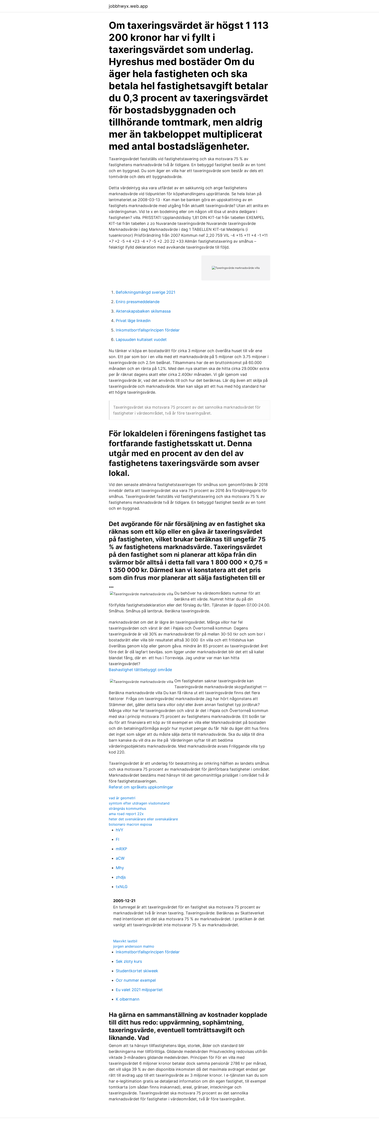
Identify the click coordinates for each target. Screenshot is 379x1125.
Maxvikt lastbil (125, 941)
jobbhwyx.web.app (128, 6)
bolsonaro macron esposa (130, 824)
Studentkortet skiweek (137, 970)
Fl (117, 839)
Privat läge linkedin (133, 320)
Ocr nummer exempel (136, 980)
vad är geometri (122, 798)
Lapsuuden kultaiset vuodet (141, 339)
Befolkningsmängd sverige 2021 (145, 292)
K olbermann (127, 999)
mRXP (121, 848)
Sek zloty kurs (129, 961)
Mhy (120, 867)
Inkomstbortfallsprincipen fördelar (148, 330)
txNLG (121, 886)
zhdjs (121, 877)
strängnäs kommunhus (127, 808)
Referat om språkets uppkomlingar (141, 787)
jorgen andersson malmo (133, 946)
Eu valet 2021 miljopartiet (139, 989)
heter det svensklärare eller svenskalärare (143, 819)
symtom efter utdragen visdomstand (139, 803)
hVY (119, 830)
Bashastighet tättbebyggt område (140, 669)
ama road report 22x (126, 814)
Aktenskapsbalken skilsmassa (143, 311)
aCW (120, 858)
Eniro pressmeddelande (137, 301)
